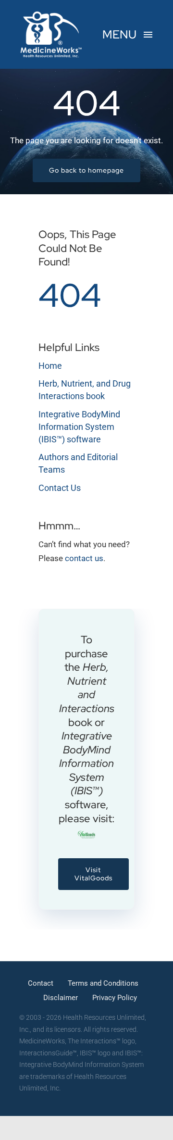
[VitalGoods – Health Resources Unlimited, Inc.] (86, 834)
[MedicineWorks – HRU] (51, 13)
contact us (84, 558)
